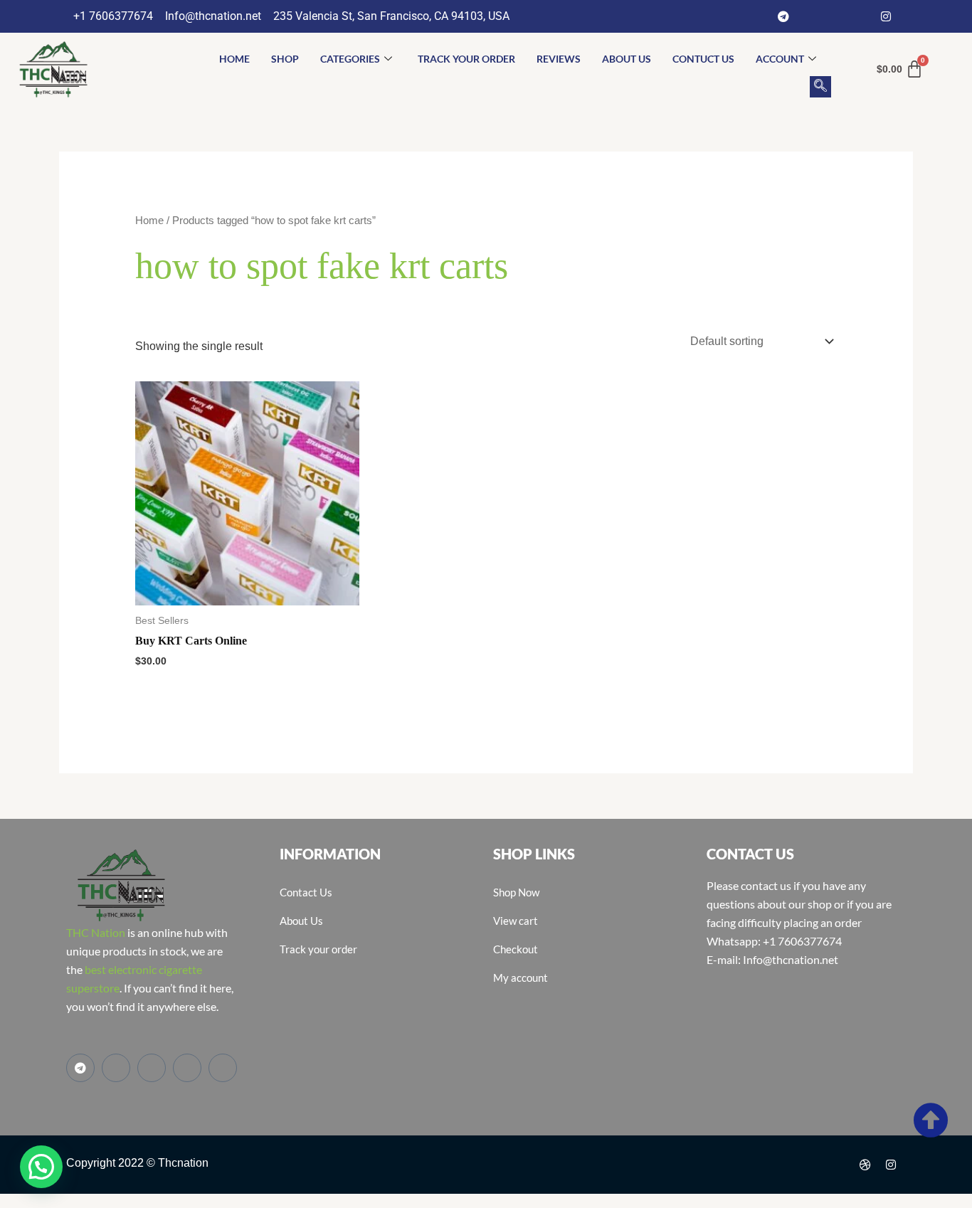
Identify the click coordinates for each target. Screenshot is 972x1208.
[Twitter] (834, 16)
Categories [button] (350, 59)
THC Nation (95, 932)
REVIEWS (559, 59)
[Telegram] (783, 16)
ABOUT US (626, 59)
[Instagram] (886, 16)
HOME (234, 59)
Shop (285, 59)
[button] (820, 86)
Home (149, 220)
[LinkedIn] (860, 16)
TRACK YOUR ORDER (466, 59)
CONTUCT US (703, 59)
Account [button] (780, 59)
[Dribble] (865, 1164)
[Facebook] (809, 16)
